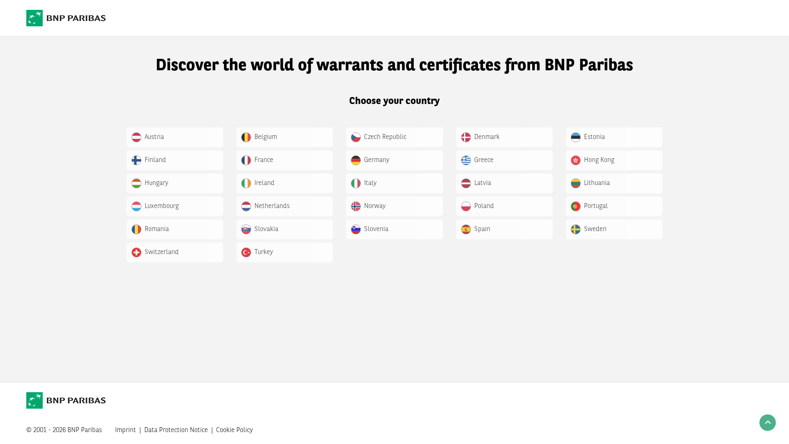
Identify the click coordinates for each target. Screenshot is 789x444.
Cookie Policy (234, 430)
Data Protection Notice (176, 430)
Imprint (125, 430)
